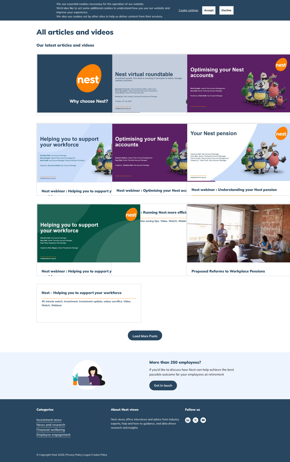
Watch (173, 221)
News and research (50, 425)
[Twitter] (195, 420)
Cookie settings (188, 10)
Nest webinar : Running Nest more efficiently (155, 212)
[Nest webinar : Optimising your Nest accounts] (163, 153)
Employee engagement (53, 435)
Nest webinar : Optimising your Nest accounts (156, 190)
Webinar (56, 305)
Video (163, 221)
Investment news (49, 420)
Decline (226, 10)
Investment (71, 301)
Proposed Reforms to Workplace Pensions (228, 271)
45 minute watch (52, 301)
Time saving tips (149, 221)
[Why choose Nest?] (88, 83)
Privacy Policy (74, 454)
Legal (87, 454)
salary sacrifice (113, 301)
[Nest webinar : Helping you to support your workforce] (88, 153)
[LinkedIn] (188, 420)
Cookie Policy (99, 454)
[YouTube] (203, 420)
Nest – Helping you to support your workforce (82, 292)
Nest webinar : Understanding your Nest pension (234, 189)
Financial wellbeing (50, 430)
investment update (90, 301)
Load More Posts (145, 336)
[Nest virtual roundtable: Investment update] (163, 83)
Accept (208, 10)
